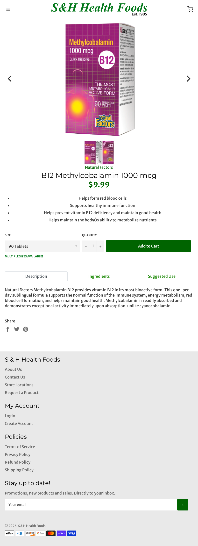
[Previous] (10, 78)
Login (10, 415)
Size (8, 235)
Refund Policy (17, 462)
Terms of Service (20, 446)
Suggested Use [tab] (162, 276)
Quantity (89, 235)
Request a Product (22, 392)
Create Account (19, 423)
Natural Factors (99, 167)
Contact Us (15, 377)
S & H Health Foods (31, 526)
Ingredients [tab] (99, 276)
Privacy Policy (17, 454)
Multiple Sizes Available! (24, 256)
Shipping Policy (19, 469)
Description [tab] (36, 276)
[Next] (188, 78)
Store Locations (19, 384)
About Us (13, 369)
